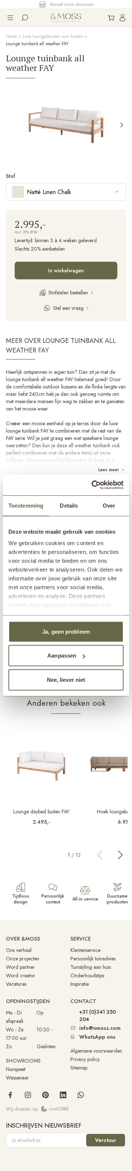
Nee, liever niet (66, 679)
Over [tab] (109, 505)
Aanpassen (61, 655)
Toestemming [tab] (25, 505)
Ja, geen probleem (66, 631)
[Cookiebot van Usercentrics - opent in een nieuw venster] (93, 485)
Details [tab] (69, 505)
